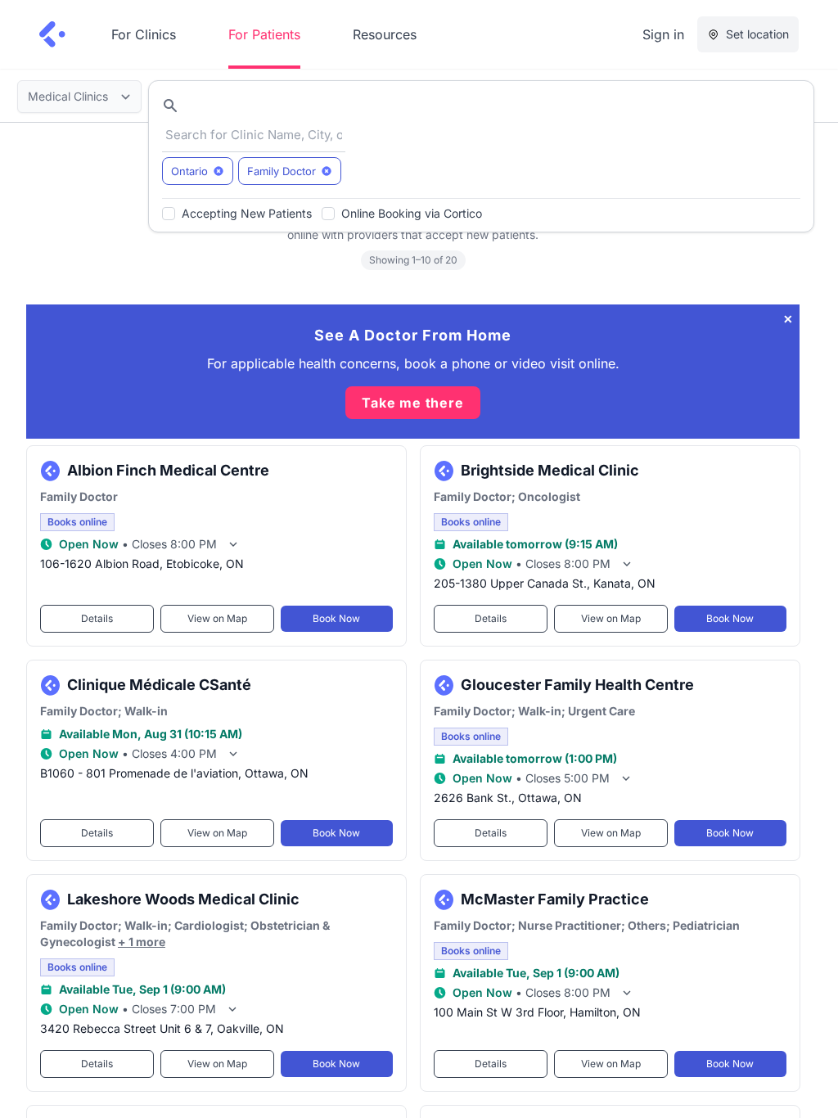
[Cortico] (52, 34)
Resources (385, 34)
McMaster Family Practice (555, 899)
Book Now (336, 618)
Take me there (412, 402)
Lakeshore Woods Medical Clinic (183, 899)
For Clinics (143, 34)
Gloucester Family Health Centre (577, 684)
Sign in (663, 34)
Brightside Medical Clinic (550, 470)
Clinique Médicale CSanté (159, 684)
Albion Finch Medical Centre (168, 470)
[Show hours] (233, 544)
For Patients (264, 34)
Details (97, 618)
